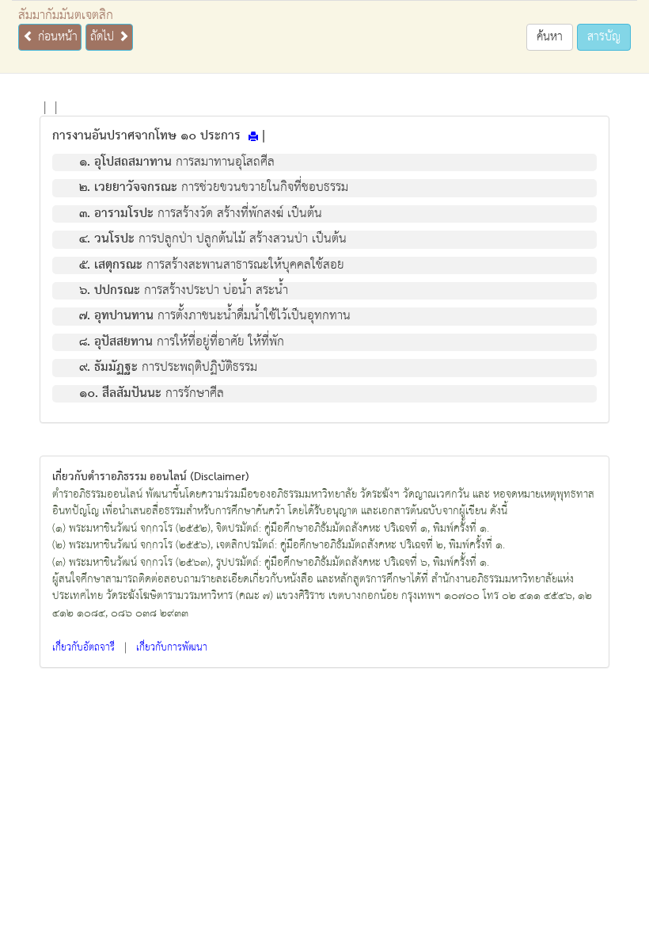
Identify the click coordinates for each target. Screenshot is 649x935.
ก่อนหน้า (56, 37)
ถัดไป (104, 37)
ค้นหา (550, 37)
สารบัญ (604, 37)
